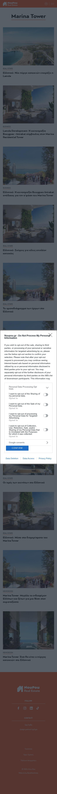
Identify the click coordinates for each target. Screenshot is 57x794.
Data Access (28, 458)
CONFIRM (17, 448)
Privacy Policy (45, 458)
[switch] (45, 394)
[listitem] (28, 388)
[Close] (51, 336)
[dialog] (28, 397)
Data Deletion (12, 458)
